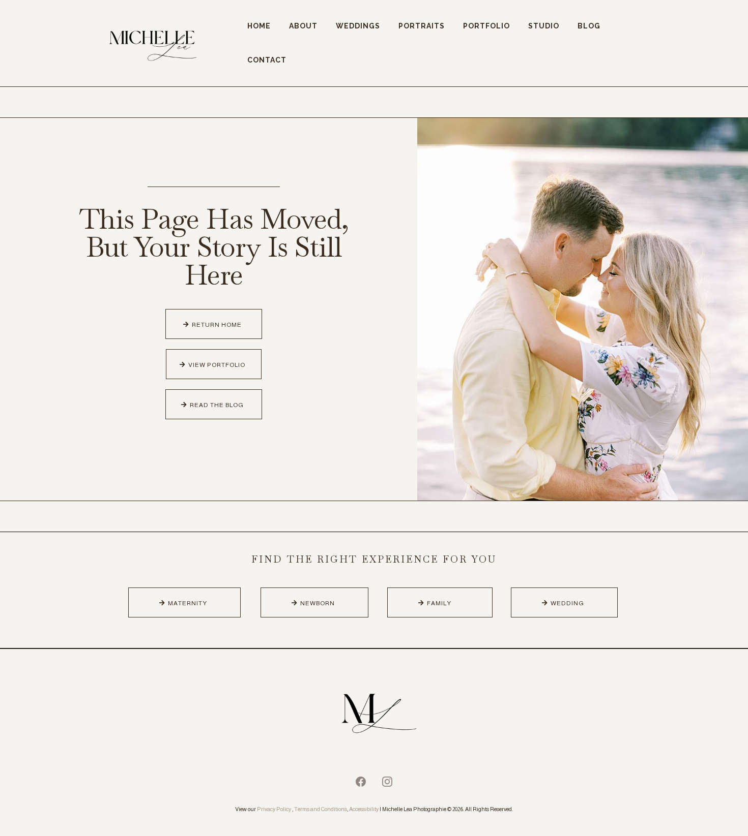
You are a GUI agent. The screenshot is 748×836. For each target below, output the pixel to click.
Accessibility (364, 809)
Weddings (358, 26)
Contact (266, 60)
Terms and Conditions (320, 809)
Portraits (421, 26)
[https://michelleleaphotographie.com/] (374, 715)
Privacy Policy (274, 809)
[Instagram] (387, 781)
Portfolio (486, 26)
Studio (543, 26)
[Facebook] (361, 781)
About (303, 26)
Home (259, 26)
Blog (589, 26)
